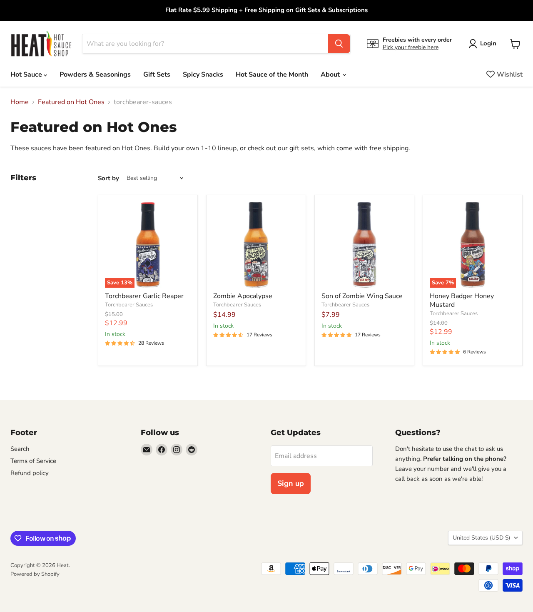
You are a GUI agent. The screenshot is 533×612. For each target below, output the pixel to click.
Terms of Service (33, 461)
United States (481, 538)
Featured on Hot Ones (71, 102)
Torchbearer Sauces (129, 304)
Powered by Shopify (35, 574)
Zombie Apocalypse (242, 296)
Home (19, 102)
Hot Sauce (27, 74)
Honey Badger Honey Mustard (462, 300)
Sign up (290, 483)
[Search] (339, 43)
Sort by (108, 178)
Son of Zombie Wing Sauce (362, 296)
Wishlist (510, 74)
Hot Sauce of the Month (272, 74)
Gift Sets (156, 74)
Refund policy (29, 473)
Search (20, 449)
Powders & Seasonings (95, 74)
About (331, 74)
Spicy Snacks (203, 74)
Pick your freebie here (410, 47)
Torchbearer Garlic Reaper (144, 296)
